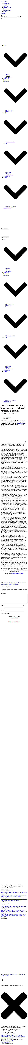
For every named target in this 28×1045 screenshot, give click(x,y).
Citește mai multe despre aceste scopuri (13, 1037)
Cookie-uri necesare (14, 1039)
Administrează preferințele (6, 1043)
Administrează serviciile (17, 1035)
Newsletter (5, 8)
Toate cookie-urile (4, 1039)
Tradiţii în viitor (15, 584)
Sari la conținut (4, 1)
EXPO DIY (9, 111)
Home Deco (9, 77)
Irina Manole (8, 417)
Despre (5, 5)
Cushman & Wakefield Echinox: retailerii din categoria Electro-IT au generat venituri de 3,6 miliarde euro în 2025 (14, 911)
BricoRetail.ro (11, 974)
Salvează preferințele (5, 1040)
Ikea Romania (14, 582)
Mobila (8, 76)
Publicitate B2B (7, 10)
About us (5, 6)
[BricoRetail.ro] (14, 36)
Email (2, 608)
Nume (2, 605)
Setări (21, 1039)
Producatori (6, 78)
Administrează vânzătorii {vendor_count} (10, 1036)
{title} (2, 1042)
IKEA (10, 582)
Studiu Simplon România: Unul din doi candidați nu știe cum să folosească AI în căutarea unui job (13, 907)
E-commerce (6, 79)
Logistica (8, 173)
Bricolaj (8, 74)
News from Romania (11, 206)
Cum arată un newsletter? (14, 621)
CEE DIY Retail (7, 208)
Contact (5, 11)
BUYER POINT (10, 110)
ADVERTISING (7, 7)
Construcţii (8, 172)
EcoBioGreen (6, 176)
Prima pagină (6, 3)
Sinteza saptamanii (10, 142)
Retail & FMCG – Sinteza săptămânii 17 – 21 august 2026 (14, 892)
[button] (14, 1006)
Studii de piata (9, 175)
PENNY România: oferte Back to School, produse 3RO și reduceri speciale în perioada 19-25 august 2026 (14, 895)
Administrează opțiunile (6, 1035)
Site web (3, 610)
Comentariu (3, 593)
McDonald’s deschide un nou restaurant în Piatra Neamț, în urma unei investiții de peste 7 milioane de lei (14, 899)
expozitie (7, 582)
